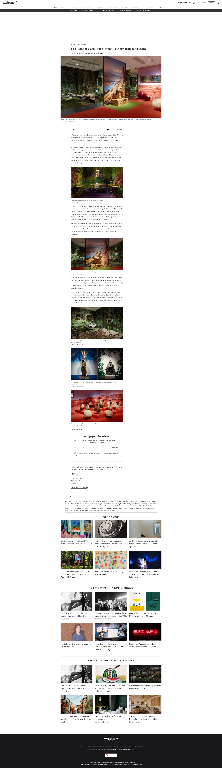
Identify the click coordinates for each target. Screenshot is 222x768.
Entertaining (151, 7)
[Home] (55, 7)
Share (75, 129)
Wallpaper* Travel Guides (143, 10)
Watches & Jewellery (99, 7)
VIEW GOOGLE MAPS (79, 488)
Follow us (111, 129)
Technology (124, 7)
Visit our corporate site (129, 762)
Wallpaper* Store (162, 7)
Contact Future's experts (95, 746)
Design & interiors (75, 7)
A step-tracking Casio (125, 10)
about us (82, 746)
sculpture (111, 295)
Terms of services (92, 452)
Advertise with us (94, 749)
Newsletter (120, 129)
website (101, 470)
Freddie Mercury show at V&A (88, 10)
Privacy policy (126, 746)
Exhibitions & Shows (81, 44)
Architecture (64, 7)
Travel (142, 7)
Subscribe (211, 2)
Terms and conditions (112, 746)
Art (72, 44)
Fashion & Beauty (113, 7)
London (73, 483)
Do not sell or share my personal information (118, 749)
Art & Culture (87, 7)
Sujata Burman (77, 53)
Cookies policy (138, 746)
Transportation (134, 7)
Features (102, 53)
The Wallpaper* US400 (108, 10)
